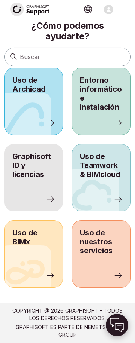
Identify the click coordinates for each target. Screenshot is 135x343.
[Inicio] (30, 9)
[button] (117, 325)
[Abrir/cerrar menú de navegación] (108, 9)
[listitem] (33, 101)
